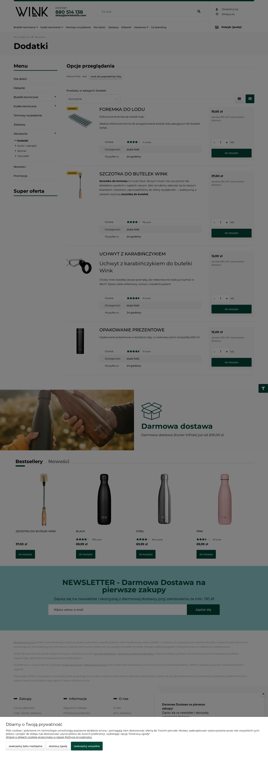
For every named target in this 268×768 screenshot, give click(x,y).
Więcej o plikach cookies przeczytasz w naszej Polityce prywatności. (49, 737)
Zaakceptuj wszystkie (87, 746)
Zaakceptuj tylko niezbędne (25, 746)
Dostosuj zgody (58, 746)
